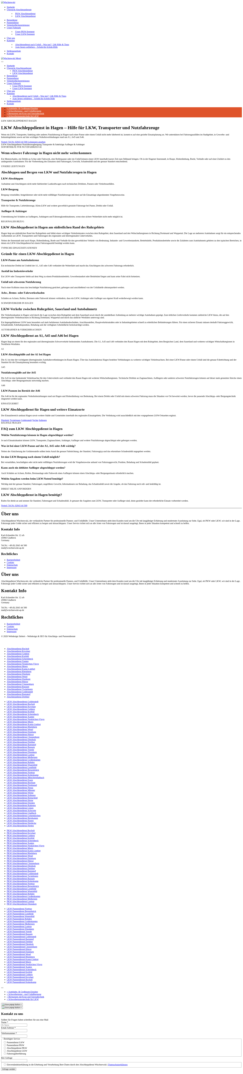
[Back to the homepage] (8, 2)
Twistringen (15, 420)
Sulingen (43, 420)
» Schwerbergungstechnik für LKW (23, 116)
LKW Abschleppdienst (25, 16)
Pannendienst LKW (15, 1042)
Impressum (11, 567)
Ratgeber (11, 40)
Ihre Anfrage (6, 1058)
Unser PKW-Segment (22, 86)
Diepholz (5, 420)
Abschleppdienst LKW (17, 1051)
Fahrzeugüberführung (16, 1053)
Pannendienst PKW (15, 1045)
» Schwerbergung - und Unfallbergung (24, 111)
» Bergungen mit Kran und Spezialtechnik (25, 113)
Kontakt (10, 53)
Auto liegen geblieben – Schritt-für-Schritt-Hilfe (36, 47)
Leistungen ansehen (36, 142)
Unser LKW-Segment (25, 34)
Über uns (11, 38)
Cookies (10, 562)
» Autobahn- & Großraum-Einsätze (22, 108)
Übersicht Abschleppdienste (19, 9)
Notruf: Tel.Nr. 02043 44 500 (14, 142)
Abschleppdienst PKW (17, 1048)
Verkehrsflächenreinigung (18, 25)
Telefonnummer (9, 1033)
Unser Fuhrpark (14, 27)
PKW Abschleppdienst (22, 71)
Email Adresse (8, 1028)
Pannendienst (13, 22)
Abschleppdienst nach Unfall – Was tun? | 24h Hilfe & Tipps (39, 96)
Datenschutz (12, 565)
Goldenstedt (26, 420)
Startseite (11, 7)
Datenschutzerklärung (118, 1064)
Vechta (35, 420)
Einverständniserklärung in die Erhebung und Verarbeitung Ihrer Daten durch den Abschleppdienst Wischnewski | (67, 1064)
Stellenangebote (14, 51)
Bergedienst (12, 20)
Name (4, 1022)
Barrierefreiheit (13, 560)
